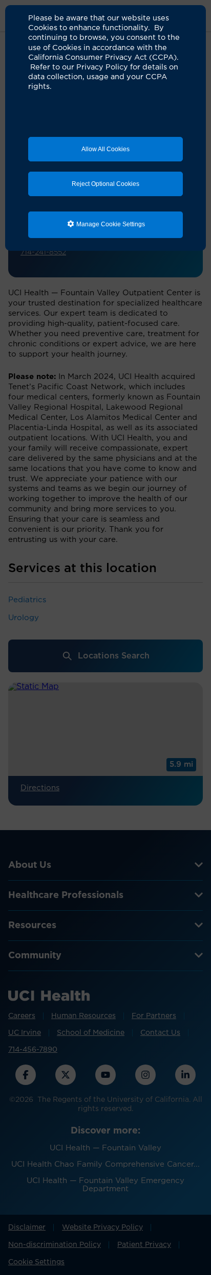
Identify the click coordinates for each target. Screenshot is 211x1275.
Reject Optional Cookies (105, 183)
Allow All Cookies (105, 149)
